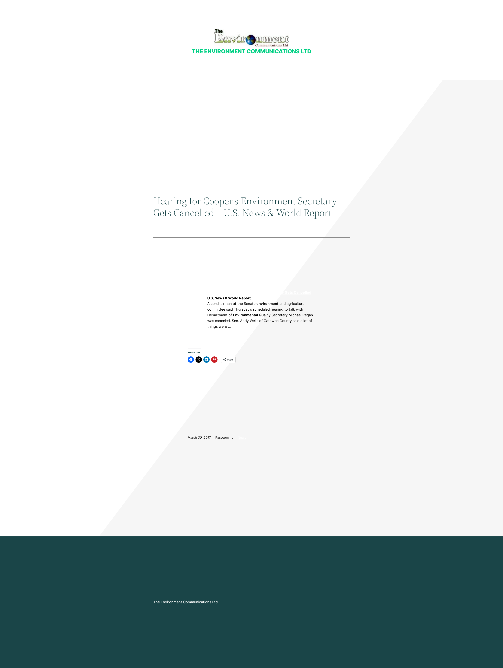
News (242, 437)
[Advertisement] (251, 112)
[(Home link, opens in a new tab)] (251, 38)
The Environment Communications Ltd (251, 51)
